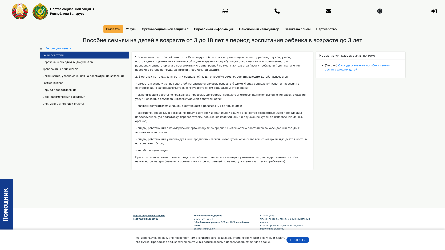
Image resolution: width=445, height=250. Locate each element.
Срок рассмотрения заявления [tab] (63, 96)
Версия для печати (58, 48)
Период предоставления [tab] (59, 89)
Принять (297, 239)
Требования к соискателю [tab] (60, 69)
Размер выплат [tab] (52, 83)
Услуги (131, 29)
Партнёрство (326, 29)
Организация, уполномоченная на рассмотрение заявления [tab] (83, 76)
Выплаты (113, 29)
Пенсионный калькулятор (259, 29)
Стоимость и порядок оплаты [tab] (63, 103)
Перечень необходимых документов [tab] (67, 62)
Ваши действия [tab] (53, 55)
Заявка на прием (298, 29)
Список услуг (267, 215)
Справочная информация (213, 29)
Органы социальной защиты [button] (164, 29)
